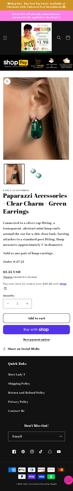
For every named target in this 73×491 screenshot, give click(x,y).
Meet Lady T (17, 374)
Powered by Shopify (48, 484)
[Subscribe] (60, 436)
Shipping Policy (19, 383)
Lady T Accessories (31, 484)
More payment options (36, 339)
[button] (5, 37)
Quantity (9, 295)
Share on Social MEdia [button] (24, 349)
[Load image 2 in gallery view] (36, 174)
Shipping (8, 276)
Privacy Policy (18, 402)
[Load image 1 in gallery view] (14, 174)
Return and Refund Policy (26, 392)
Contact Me (16, 411)
